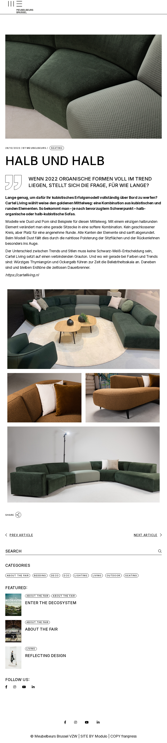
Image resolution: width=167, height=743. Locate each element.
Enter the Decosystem (50, 602)
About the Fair (41, 629)
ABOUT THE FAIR (18, 575)
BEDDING (40, 575)
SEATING (57, 148)
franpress (129, 736)
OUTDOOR (113, 575)
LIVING (97, 575)
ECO (66, 575)
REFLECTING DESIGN (45, 655)
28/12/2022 (12, 148)
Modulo (101, 736)
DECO (54, 575)
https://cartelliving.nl (22, 275)
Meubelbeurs (34, 148)
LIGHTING (81, 575)
